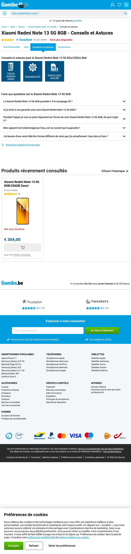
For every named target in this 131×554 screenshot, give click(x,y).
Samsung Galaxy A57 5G (12, 361)
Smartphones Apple (55, 358)
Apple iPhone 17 (9, 358)
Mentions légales (50, 457)
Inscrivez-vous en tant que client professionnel (105, 391)
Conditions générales (94, 457)
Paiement (50, 387)
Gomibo (6, 411)
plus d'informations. (112, 451)
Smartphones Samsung (57, 361)
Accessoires (9, 383)
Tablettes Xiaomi (99, 367)
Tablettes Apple (98, 358)
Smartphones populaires (17, 354)
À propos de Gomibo (10, 415)
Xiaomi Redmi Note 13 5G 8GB (42, 27)
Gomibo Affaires (98, 387)
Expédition (51, 396)
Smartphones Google (56, 370)
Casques (5, 399)
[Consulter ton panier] (126, 5)
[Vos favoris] (119, 5)
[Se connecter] (112, 5)
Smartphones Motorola (57, 367)
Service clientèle (57, 383)
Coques (4, 387)
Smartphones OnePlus (56, 364)
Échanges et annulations (57, 399)
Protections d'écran (10, 390)
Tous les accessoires (10, 405)
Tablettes (97, 354)
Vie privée (35, 457)
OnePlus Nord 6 (8, 376)
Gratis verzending (22, 255)
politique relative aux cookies (74, 537)
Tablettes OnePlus (99, 370)
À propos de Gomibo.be (17, 457)
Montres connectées (10, 402)
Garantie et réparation (56, 402)
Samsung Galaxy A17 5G (12, 370)
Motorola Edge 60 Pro (11, 364)
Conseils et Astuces (69, 27)
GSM (12, 27)
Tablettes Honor (98, 364)
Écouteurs (6, 396)
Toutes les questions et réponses (22, 144)
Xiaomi (21, 27)
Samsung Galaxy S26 (11, 367)
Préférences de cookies (71, 457)
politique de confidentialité (41, 537)
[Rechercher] (125, 13)
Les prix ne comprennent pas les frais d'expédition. (101, 449)
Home (4, 27)
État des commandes (56, 390)
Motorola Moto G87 (10, 373)
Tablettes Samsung (100, 361)
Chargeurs (6, 393)
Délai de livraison (54, 393)
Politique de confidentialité (13, 419)
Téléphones (53, 354)
